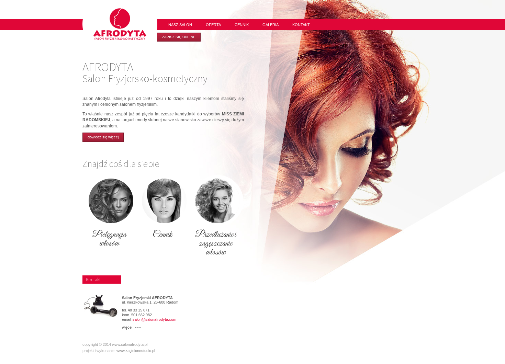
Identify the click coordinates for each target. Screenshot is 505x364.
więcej (127, 327)
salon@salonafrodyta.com (154, 319)
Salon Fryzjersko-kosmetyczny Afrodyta (119, 24)
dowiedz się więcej (103, 137)
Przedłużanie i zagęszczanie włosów (215, 243)
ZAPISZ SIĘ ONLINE (178, 37)
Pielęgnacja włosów (109, 239)
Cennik (162, 234)
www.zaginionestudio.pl (135, 351)
